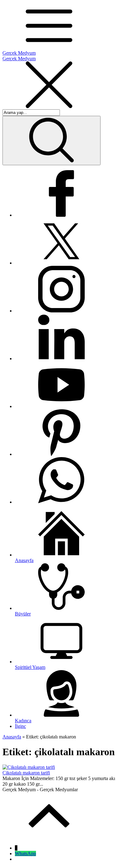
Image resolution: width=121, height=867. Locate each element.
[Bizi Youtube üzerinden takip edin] (61, 406)
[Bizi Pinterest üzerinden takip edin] (61, 454)
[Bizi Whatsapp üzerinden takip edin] (61, 502)
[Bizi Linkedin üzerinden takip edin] (61, 358)
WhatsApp (25, 853)
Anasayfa (11, 736)
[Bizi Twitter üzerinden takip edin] (61, 263)
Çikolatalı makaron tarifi (26, 772)
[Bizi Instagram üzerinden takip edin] (61, 310)
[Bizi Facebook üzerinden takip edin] (61, 215)
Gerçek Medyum (19, 53)
